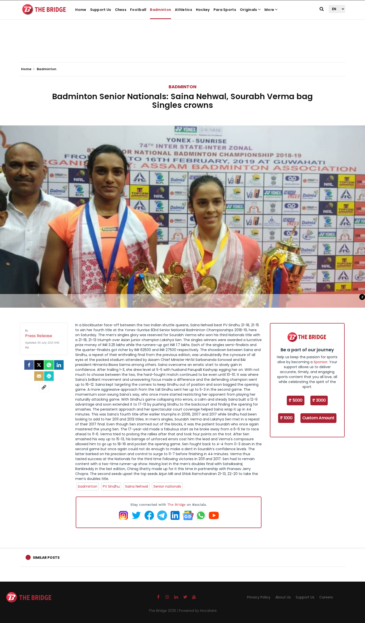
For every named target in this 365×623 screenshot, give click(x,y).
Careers (326, 597)
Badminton (160, 9)
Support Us (100, 9)
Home (80, 9)
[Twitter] (39, 365)
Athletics (183, 9)
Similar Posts (46, 557)
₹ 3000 (319, 400)
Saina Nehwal (136, 486)
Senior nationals (167, 486)
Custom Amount (318, 418)
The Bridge (176, 504)
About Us (283, 597)
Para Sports (225, 9)
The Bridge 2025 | (163, 610)
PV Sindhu (111, 486)
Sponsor (321, 361)
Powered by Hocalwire (198, 610)
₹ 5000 (295, 400)
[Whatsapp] (49, 365)
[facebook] (29, 365)
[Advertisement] (182, 47)
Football (138, 9)
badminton (87, 486)
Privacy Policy (258, 597)
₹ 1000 (286, 418)
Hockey (203, 9)
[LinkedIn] (59, 365)
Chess (121, 9)
